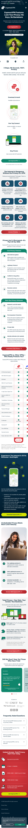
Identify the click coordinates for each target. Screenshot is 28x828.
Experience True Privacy (13, 348)
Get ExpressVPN (13, 27)
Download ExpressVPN (13, 514)
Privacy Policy (4, 805)
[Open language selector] (26, 7)
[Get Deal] (14, 2)
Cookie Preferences (5, 813)
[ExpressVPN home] (8, 7)
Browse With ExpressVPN (13, 591)
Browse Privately (13, 232)
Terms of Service (4, 809)
